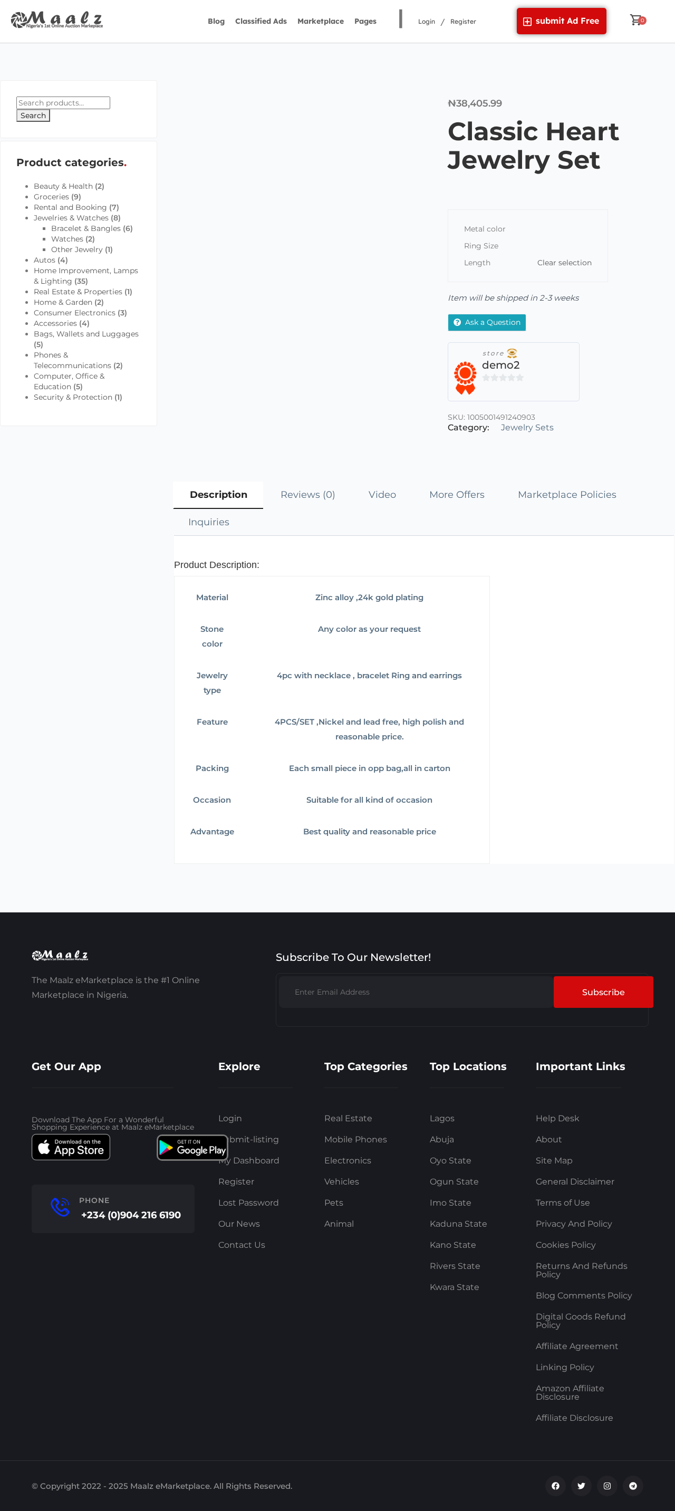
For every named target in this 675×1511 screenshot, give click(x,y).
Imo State (450, 1203)
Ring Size (481, 246)
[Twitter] (581, 1486)
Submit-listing (248, 1139)
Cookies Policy (566, 1245)
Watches (67, 239)
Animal (339, 1224)
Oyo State (450, 1161)
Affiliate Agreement (577, 1346)
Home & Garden (63, 302)
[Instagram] (607, 1486)
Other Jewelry (77, 249)
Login (426, 21)
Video (382, 495)
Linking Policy (565, 1367)
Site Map (554, 1161)
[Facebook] (555, 1486)
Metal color (485, 229)
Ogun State (454, 1182)
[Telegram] (633, 1486)
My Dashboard (248, 1161)
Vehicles (341, 1182)
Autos (44, 260)
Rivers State (455, 1266)
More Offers (457, 495)
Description (218, 495)
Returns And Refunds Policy (582, 1270)
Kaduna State (458, 1224)
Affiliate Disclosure (574, 1418)
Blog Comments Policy (584, 1296)
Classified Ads (261, 21)
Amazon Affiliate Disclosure (570, 1392)
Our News (239, 1224)
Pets (333, 1203)
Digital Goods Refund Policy (581, 1321)
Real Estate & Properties (78, 291)
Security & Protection (73, 397)
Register (463, 21)
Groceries (51, 196)
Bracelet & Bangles (86, 228)
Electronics (347, 1161)
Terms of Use (563, 1203)
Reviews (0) (308, 495)
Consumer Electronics (74, 312)
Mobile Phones (355, 1139)
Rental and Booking (70, 207)
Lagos (442, 1118)
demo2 (500, 365)
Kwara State (454, 1287)
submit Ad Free (567, 20)
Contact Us (241, 1245)
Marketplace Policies (567, 495)
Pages (365, 21)
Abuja (442, 1139)
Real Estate (348, 1118)
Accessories (55, 323)
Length (477, 262)
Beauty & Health (63, 186)
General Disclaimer (575, 1182)
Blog (216, 21)
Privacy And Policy (574, 1224)
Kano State (453, 1245)
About (549, 1139)
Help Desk (558, 1118)
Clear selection (564, 262)
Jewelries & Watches (71, 218)
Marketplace (320, 21)
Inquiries (208, 522)
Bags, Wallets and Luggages (86, 334)
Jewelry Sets (527, 427)
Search (33, 115)
